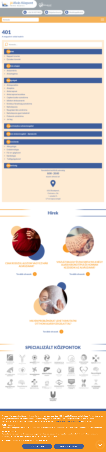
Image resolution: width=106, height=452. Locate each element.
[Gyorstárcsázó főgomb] (100, 444)
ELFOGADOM (37, 446)
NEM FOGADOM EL (68, 446)
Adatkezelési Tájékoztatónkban (68, 421)
